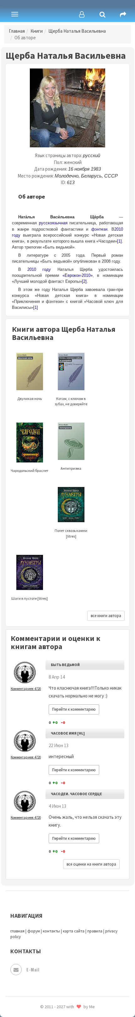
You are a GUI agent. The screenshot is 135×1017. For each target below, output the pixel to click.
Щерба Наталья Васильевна (77, 31)
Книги (36, 31)
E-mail (32, 969)
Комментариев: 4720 (26, 688)
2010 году (39, 269)
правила (94, 931)
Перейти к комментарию (74, 709)
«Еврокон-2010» (77, 275)
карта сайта (73, 931)
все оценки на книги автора (91, 864)
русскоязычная (53, 223)
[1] (119, 241)
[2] (84, 281)
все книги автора (106, 615)
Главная (17, 31)
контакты (51, 931)
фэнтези (99, 229)
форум (33, 931)
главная (17, 931)
